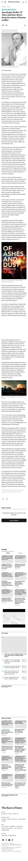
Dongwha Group (12, 835)
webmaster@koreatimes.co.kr (16, 844)
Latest (7, 553)
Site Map (3, 821)
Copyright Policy (5, 830)
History (10, 813)
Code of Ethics (5, 826)
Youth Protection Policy (7, 828)
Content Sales (21, 819)
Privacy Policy (19, 826)
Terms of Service (18, 828)
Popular (20, 553)
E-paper (9, 819)
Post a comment (14, 520)
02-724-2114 (6, 846)
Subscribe (3, 819)
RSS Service (14, 819)
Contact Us (15, 813)
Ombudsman (12, 826)
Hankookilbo (4, 835)
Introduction (4, 813)
